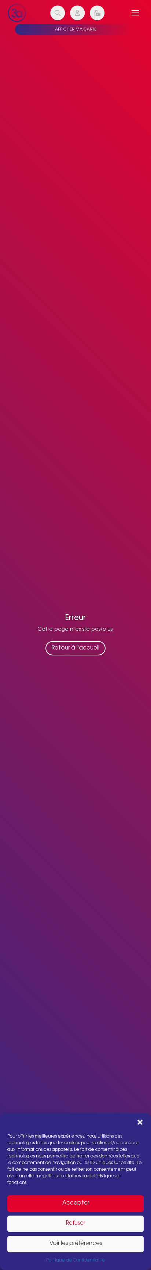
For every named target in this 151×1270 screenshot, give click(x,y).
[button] (140, 1122)
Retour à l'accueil (75, 648)
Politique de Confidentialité (75, 1260)
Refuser (75, 1223)
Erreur (75, 618)
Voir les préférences (75, 1243)
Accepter (75, 1203)
